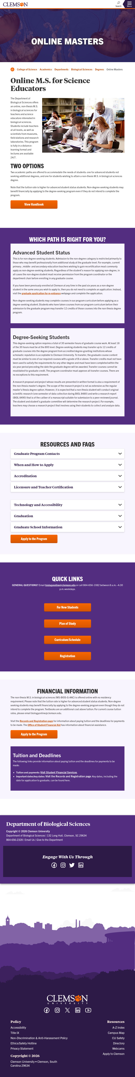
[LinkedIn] (80, 866)
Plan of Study (67, 623)
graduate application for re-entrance (41, 293)
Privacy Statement (22, 1048)
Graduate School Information (38, 527)
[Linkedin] (77, 1012)
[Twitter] (72, 866)
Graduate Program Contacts (37, 453)
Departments (61, 69)
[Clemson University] (15, 5)
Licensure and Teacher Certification (43, 487)
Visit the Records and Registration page (68, 776)
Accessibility (18, 1027)
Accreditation (25, 476)
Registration (67, 656)
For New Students (67, 607)
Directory (118, 1043)
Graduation (23, 516)
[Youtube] (88, 1012)
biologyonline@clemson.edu (60, 585)
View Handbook (34, 204)
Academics (46, 69)
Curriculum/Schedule (67, 640)
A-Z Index (118, 1027)
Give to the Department (50, 839)
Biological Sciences (81, 69)
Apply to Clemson (113, 1054)
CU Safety (118, 1038)
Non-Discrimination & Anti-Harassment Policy (39, 1038)
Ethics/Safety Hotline (24, 1043)
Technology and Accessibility (38, 504)
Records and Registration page (36, 720)
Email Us (30, 839)
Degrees (99, 69)
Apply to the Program (34, 539)
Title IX (15, 1033)
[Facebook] (54, 866)
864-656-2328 (14, 839)
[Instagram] (63, 866)
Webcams (118, 1048)
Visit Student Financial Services (58, 772)
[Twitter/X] (67, 1012)
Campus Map (116, 1033)
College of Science (27, 69)
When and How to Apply (34, 464)
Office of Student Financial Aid (44, 724)
